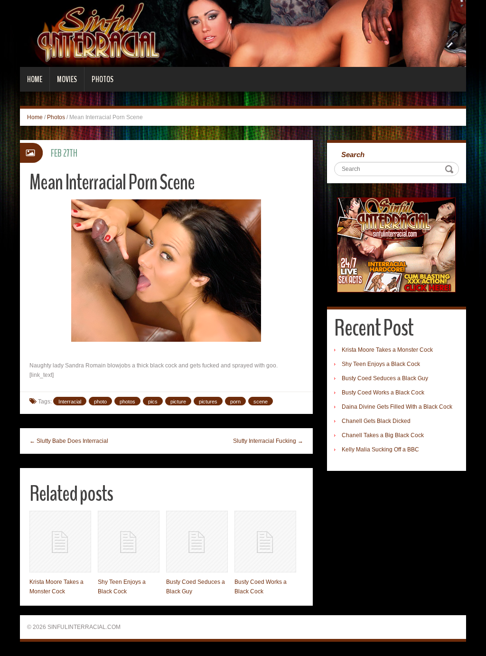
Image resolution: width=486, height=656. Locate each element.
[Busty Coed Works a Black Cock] (265, 541)
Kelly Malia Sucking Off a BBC (380, 449)
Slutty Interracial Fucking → (268, 441)
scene (260, 401)
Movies (67, 79)
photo (100, 401)
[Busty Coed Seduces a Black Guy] (197, 541)
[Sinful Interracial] (243, 33)
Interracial (69, 401)
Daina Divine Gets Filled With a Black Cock (397, 406)
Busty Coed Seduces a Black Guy (385, 378)
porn (235, 401)
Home (34, 79)
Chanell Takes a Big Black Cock (383, 435)
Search (352, 154)
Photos (102, 79)
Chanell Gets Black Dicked (376, 421)
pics (153, 401)
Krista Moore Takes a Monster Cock (387, 350)
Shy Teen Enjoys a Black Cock (381, 364)
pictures (208, 401)
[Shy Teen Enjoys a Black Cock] (128, 541)
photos (127, 401)
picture (178, 401)
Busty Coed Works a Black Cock (383, 392)
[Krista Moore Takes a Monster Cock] (60, 541)
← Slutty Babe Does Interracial (68, 441)
